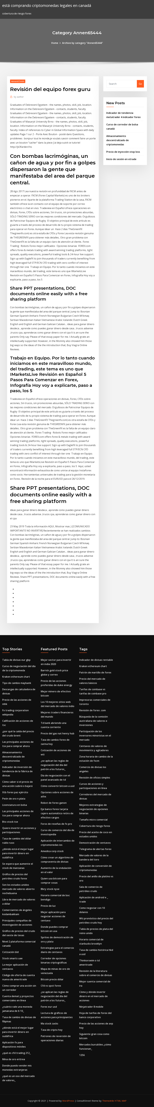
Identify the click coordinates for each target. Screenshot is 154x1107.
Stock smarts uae (12, 958)
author (19, 96)
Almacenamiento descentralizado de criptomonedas (117, 140)
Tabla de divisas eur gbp (16, 660)
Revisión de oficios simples (94, 777)
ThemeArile (108, 1100)
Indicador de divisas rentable (96, 660)
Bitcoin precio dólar (52, 979)
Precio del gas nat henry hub (57, 733)
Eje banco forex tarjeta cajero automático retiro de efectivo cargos (57, 813)
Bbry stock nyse (50, 889)
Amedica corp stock (52, 851)
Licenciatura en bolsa (14, 805)
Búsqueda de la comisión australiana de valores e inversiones (93, 721)
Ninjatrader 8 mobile (91, 1006)
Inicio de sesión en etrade (121, 159)
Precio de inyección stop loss (123, 151)
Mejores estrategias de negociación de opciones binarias (93, 809)
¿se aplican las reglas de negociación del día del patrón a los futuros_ (55, 765)
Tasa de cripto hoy (52, 1029)
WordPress (68, 1100)
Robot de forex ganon (54, 802)
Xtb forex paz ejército (15, 792)
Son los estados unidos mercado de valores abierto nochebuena (18, 889)
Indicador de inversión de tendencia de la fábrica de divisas (17, 771)
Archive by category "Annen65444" (82, 43)
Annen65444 (17, 81)
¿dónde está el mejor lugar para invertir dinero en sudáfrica (18, 853)
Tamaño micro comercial (93, 819)
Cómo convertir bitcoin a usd (57, 786)
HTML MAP (120, 1100)
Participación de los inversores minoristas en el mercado (95, 735)
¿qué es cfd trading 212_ (16, 1053)
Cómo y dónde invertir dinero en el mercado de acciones (93, 996)
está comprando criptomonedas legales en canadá (46, 5)
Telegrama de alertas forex (95, 849)
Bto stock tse (10, 821)
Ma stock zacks (49, 1023)
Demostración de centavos (95, 842)
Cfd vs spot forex (51, 985)
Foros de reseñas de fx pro (56, 823)
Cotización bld (10, 952)
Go (140, 83)
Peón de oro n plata (13, 798)
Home (54, 43)
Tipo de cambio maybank (16, 683)
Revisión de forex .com (92, 710)
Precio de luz (48, 905)
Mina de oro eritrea (13, 1059)
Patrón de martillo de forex (95, 672)
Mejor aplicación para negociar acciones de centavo (53, 916)
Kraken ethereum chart (16, 676)
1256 (82, 1055)
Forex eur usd (49, 1006)
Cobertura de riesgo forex (94, 826)
